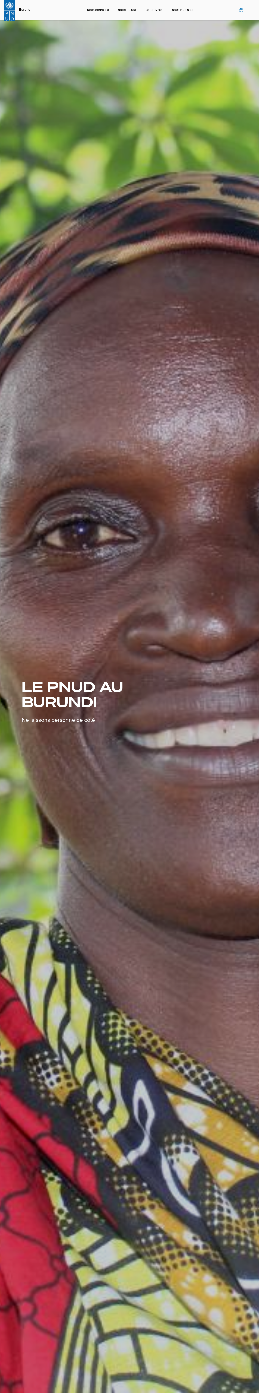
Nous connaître (98, 10)
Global (241, 10)
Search (248, 10)
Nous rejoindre (183, 10)
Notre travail (127, 10)
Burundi (25, 10)
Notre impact (155, 10)
